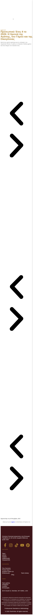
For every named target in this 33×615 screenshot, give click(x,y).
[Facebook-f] (5, 545)
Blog (12, 574)
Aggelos (13, 522)
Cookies (4, 586)
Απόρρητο (5, 584)
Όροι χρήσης (6, 583)
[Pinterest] (28, 545)
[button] (27, 25)
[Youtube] (22, 545)
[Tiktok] (16, 545)
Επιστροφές (5, 588)
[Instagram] (11, 545)
